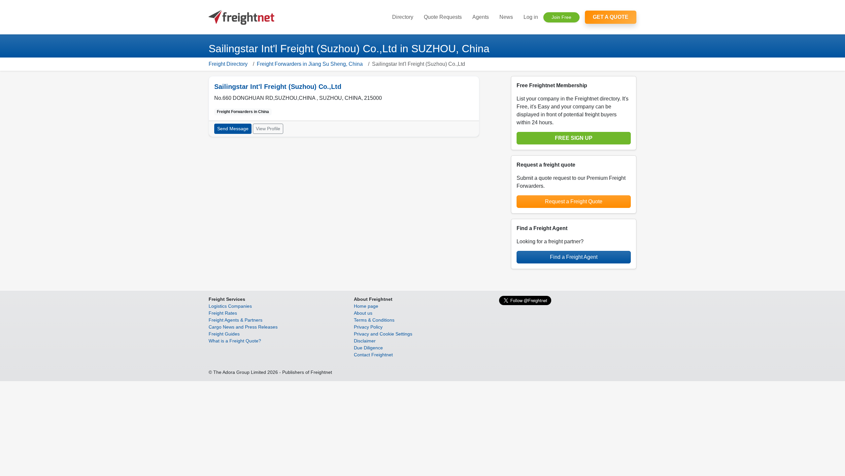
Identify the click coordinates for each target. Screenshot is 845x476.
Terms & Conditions (374, 320)
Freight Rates (223, 313)
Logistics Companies (230, 306)
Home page (366, 306)
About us (363, 313)
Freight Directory (228, 64)
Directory (402, 17)
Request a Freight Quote (573, 201)
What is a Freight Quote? (235, 340)
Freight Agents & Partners (235, 320)
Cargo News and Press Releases (243, 327)
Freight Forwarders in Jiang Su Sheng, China (310, 64)
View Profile (268, 128)
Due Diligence (368, 347)
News (506, 17)
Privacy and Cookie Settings (383, 334)
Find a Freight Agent (573, 257)
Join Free (561, 17)
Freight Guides (224, 334)
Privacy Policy (368, 327)
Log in (531, 17)
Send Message (233, 128)
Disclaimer (365, 340)
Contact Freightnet (373, 354)
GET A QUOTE (610, 17)
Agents (480, 17)
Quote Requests (443, 17)
